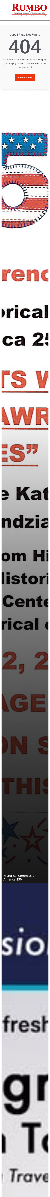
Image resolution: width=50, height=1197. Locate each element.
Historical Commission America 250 (19, 877)
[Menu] (4, 23)
